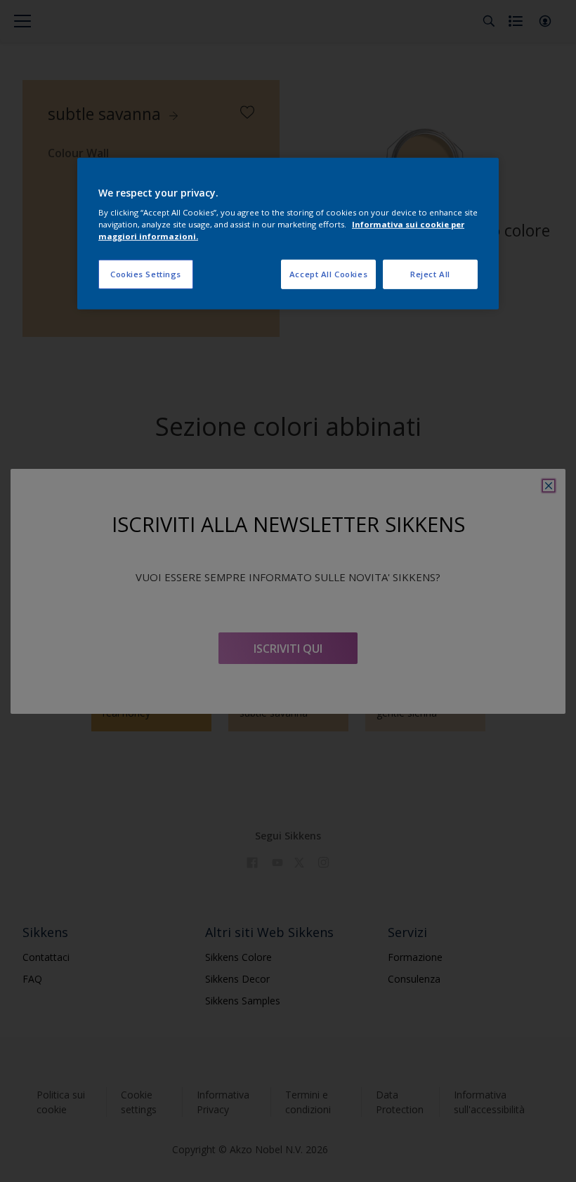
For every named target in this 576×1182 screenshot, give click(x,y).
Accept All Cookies (328, 274)
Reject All (430, 274)
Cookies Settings (145, 274)
